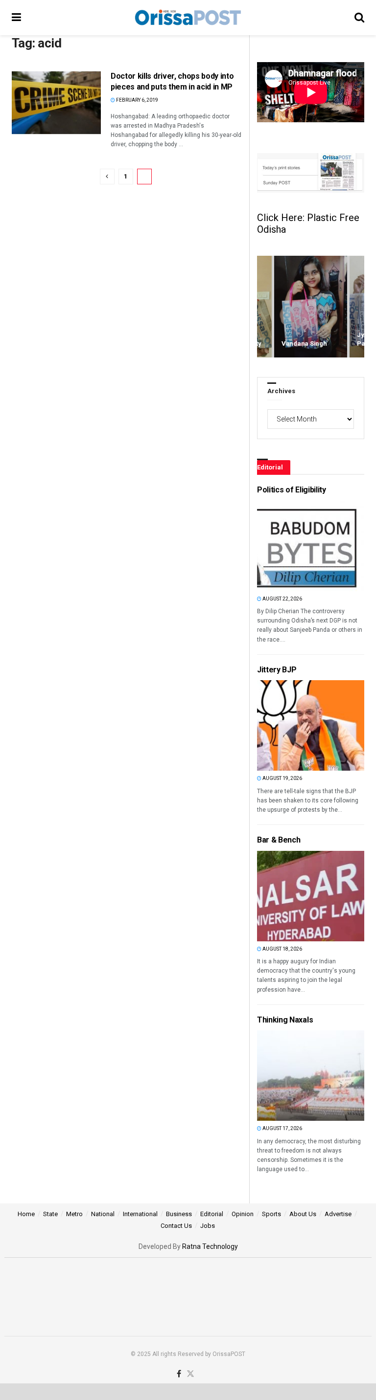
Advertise (338, 1214)
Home (26, 1214)
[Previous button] (264, 307)
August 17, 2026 (281, 1128)
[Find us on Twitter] (190, 1374)
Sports (271, 1214)
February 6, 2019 (136, 100)
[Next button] (357, 307)
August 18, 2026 (281, 949)
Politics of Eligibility (291, 489)
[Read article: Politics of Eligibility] (273, 546)
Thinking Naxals (285, 1019)
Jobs (207, 1225)
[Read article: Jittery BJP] (273, 725)
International (140, 1214)
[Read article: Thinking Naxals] (273, 1075)
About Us (302, 1214)
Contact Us (176, 1225)
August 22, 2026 (281, 598)
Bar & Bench (278, 839)
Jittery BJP (276, 669)
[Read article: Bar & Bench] (273, 896)
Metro (74, 1214)
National (103, 1214)
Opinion (243, 1214)
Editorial (211, 1214)
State (50, 1214)
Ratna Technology (210, 1246)
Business (179, 1214)
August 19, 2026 (281, 778)
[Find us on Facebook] (179, 1374)
